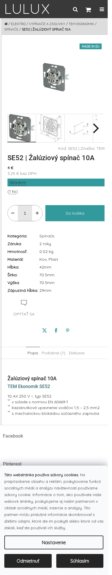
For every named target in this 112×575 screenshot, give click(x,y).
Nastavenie (54, 542)
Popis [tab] (33, 352)
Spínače (46, 236)
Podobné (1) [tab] (53, 352)
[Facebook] (56, 330)
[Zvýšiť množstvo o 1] (37, 213)
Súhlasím (79, 561)
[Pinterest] (67, 330)
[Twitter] (44, 330)
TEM (100, 148)
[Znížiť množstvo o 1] (13, 213)
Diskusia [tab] (76, 352)
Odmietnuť (28, 561)
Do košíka (75, 213)
